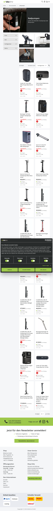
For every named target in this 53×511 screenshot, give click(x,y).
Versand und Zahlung (33, 466)
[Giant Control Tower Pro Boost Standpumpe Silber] (26, 388)
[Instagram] (43, 421)
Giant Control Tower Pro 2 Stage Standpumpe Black (26, 204)
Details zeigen (46, 265)
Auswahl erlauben (26, 269)
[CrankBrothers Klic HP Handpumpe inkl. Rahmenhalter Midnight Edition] (26, 292)
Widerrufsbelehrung (33, 470)
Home (4, 5)
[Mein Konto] (45, 2)
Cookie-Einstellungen (33, 473)
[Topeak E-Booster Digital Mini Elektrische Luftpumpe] (26, 357)
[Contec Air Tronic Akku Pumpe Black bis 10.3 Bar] (42, 357)
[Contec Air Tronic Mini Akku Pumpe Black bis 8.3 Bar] (26, 75)
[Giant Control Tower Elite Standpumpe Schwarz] (42, 166)
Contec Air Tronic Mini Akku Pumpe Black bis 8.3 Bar (26, 85)
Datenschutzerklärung (33, 472)
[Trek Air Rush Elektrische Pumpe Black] (42, 75)
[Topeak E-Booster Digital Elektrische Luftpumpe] (42, 106)
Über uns (5, 481)
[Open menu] (49, 1)
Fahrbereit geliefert (33, 460)
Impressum (6, 487)
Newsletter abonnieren (27, 441)
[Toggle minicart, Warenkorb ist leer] (47, 2)
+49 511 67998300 (15, 422)
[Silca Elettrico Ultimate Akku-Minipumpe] (26, 137)
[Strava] (47, 421)
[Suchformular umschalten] (42, 2)
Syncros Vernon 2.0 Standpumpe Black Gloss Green (26, 175)
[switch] (20, 261)
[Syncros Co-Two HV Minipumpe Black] (42, 137)
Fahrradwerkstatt (32, 455)
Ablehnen (9, 269)
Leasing (30, 458)
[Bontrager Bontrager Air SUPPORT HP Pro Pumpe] (42, 324)
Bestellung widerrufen (35, 478)
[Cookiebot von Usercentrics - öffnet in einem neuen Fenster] (46, 240)
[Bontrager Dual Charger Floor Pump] (42, 225)
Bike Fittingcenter (32, 453)
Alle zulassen (43, 269)
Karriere (5, 485)
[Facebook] (40, 421)
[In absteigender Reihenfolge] (49, 65)
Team (4, 483)
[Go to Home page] (8, 2)
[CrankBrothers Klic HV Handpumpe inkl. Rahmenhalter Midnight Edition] (42, 195)
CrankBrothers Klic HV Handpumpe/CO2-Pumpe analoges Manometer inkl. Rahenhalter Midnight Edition (42, 303)
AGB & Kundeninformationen (35, 468)
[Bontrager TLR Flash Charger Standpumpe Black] (26, 106)
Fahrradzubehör (12, 5)
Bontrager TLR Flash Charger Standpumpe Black (25, 115)
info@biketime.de (8, 458)
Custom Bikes (31, 457)
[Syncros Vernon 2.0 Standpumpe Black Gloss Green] (26, 166)
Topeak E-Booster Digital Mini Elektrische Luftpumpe (26, 367)
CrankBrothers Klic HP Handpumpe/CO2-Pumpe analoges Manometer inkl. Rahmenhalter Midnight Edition (26, 335)
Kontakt (5, 480)
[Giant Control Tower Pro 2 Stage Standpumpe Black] (26, 195)
